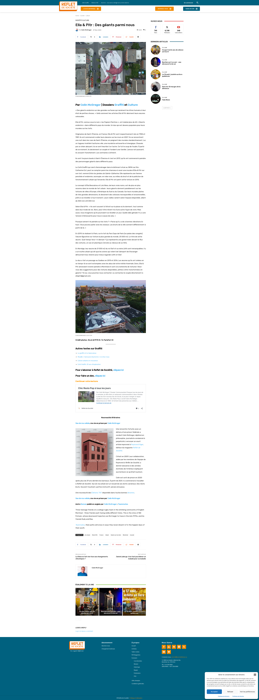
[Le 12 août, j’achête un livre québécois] (134, 602)
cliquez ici (118, 370)
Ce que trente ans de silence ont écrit (87, 612)
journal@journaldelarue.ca (179, 657)
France (101, 535)
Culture (88, 16)
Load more (166, 108)
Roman (84, 504)
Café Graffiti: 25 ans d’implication (89, 364)
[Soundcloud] (174, 647)
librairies (131, 493)
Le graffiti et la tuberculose (87, 353)
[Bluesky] (169, 652)
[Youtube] (164, 652)
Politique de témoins (223, 696)
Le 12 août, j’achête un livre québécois (134, 612)
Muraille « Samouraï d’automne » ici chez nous (93, 357)
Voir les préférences (247, 692)
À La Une (86, 608)
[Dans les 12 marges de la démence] (156, 87)
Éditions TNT (97, 493)
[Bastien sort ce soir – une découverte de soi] (110, 602)
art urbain (87, 535)
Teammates (123, 504)
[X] (184, 647)
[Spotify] (179, 647)
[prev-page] (76, 619)
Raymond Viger (137, 444)
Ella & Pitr (95, 535)
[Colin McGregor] (77, 30)
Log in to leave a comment (84, 631)
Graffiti (119, 104)
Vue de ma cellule (82, 423)
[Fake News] (156, 99)
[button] (255, 675)
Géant (107, 535)
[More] (138, 37)
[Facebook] (164, 647)
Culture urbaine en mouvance (88, 361)
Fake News (166, 100)
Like (156, 26)
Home (77, 16)
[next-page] (80, 619)
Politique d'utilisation (136, 698)
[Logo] (68, 6)
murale (132, 535)
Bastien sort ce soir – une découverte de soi (110, 612)
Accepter (214, 692)
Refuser (230, 692)
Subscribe (179, 26)
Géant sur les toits (116, 535)
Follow (167, 26)
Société (82, 16)
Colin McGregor (86, 30)
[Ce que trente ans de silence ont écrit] (87, 602)
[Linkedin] (169, 647)
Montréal (125, 535)
